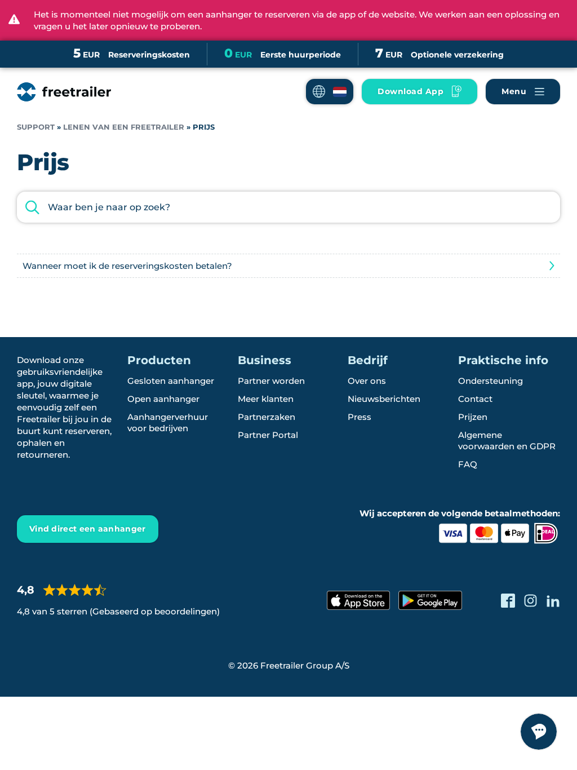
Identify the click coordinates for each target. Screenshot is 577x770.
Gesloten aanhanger (170, 380)
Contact (475, 398)
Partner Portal (268, 435)
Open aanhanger (163, 398)
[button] (329, 91)
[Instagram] (530, 601)
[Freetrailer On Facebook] (508, 601)
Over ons (367, 380)
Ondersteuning (490, 380)
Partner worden (271, 380)
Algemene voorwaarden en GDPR (507, 441)
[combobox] (288, 207)
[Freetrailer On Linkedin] (553, 601)
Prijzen (472, 416)
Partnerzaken (266, 416)
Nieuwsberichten (384, 398)
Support (36, 127)
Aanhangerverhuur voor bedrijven (167, 422)
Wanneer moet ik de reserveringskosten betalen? (127, 265)
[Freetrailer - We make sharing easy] (64, 91)
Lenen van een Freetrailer (123, 127)
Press (359, 416)
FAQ (467, 464)
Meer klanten (266, 398)
